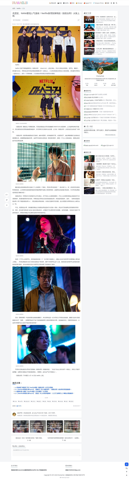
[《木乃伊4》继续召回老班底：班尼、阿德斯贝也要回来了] (89, 174)
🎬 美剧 (59, 3)
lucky (35, 413)
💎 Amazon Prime (98, 3)
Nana (15, 401)
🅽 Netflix (66, 3)
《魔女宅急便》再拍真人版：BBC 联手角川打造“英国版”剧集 (111, 25)
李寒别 (55, 401)
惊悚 (45, 401)
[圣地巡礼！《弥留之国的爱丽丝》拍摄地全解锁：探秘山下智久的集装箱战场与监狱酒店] (89, 190)
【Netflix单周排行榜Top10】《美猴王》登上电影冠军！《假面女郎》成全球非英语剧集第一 (44, 389)
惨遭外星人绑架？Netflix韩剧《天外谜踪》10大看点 (32, 391)
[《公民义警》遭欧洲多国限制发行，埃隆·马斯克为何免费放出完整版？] (89, 51)
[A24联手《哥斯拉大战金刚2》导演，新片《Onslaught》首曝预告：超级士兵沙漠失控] (89, 182)
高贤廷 (71, 401)
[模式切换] (114, 3)
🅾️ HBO (72, 3)
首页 (13, 8)
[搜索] (116, 3)
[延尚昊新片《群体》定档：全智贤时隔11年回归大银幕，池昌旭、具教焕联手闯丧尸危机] (89, 35)
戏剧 (50, 401)
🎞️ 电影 (107, 3)
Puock (67, 477)
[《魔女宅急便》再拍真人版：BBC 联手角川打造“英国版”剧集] (89, 27)
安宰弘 (33, 401)
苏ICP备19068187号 (79, 475)
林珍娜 (61, 401)
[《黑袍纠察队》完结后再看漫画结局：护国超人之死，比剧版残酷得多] (89, 43)
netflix (21, 401)
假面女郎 (27, 401)
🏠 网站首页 (52, 3)
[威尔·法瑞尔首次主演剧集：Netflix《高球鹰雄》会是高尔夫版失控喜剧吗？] (89, 158)
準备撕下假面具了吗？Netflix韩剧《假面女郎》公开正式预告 (35, 387)
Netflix (19, 8)
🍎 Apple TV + (88, 3)
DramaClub (61, 475)
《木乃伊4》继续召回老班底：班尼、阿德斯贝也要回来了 (111, 172)
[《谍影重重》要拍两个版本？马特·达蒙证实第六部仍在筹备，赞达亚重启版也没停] (89, 166)
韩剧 (66, 401)
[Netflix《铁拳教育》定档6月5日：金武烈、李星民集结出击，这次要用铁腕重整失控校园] (89, 19)
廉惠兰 (39, 401)
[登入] (111, 3)
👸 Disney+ (79, 3)
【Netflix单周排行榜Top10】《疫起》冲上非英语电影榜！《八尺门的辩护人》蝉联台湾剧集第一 (45, 393)
